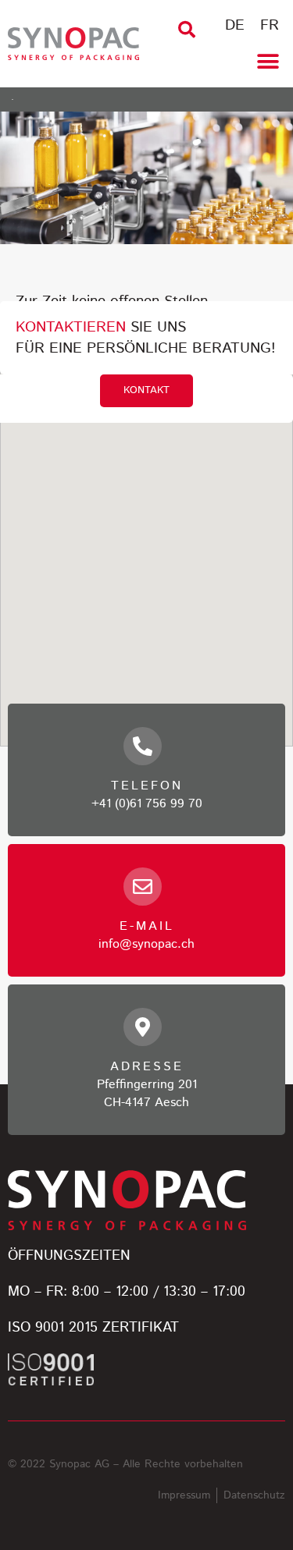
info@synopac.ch (146, 944)
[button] (186, 29)
